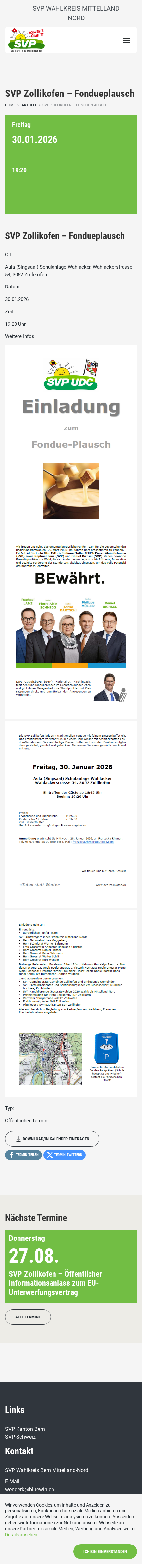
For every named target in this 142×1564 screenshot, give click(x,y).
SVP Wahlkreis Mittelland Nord (76, 13)
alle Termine (28, 1317)
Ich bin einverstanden (105, 1551)
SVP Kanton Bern (25, 1429)
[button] (121, 1266)
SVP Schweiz (20, 1437)
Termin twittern (67, 1155)
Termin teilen (27, 1155)
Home (10, 105)
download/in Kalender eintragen (55, 1138)
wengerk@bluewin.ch (29, 1489)
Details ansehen (21, 1534)
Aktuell (29, 105)
